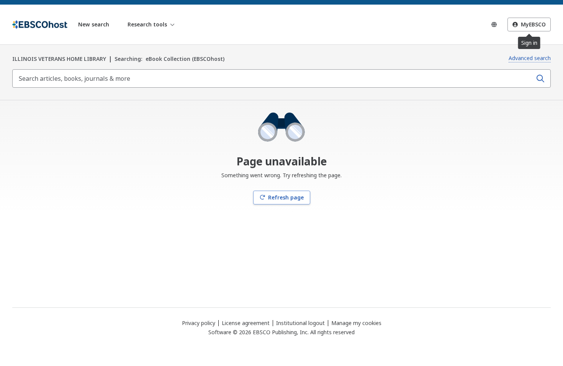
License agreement (246, 323)
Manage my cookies (356, 323)
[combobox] (273, 78)
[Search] (540, 78)
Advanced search (530, 58)
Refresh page (286, 197)
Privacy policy (198, 323)
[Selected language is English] (494, 24)
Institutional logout (300, 323)
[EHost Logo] (39, 24)
